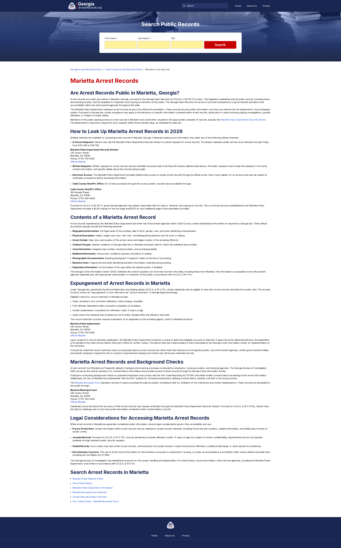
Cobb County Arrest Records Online (123, 69)
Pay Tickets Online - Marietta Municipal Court (95, 501)
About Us (252, 6)
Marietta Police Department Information (92, 487)
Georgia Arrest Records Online (85, 69)
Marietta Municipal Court (87, 382)
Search (220, 45)
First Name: (111, 38)
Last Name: (144, 38)
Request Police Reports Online (87, 478)
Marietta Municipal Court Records (89, 492)
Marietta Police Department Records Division (243, 119)
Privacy (266, 6)
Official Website (78, 161)
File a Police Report (82, 483)
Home (238, 6)
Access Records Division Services (89, 496)
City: (173, 38)
